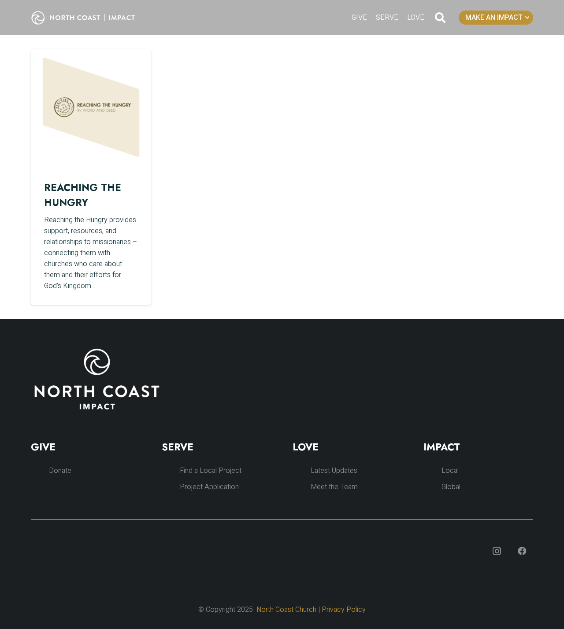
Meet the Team (334, 487)
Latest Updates (334, 470)
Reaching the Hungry (82, 194)
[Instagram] (497, 551)
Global (451, 487)
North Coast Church (286, 609)
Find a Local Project (210, 470)
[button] (440, 17)
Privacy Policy (344, 609)
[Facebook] (522, 551)
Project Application (209, 487)
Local (450, 470)
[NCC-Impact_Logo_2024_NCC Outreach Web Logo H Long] (90, 18)
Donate (60, 470)
